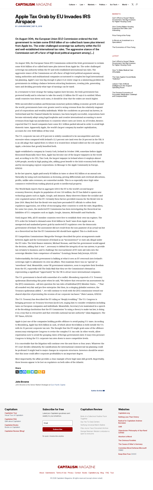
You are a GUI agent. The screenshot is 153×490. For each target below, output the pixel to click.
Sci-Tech (113, 5)
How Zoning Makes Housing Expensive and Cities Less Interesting (123, 28)
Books (84, 473)
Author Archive (97, 391)
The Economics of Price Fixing (123, 47)
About (41, 473)
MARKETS (116, 14)
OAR (120, 427)
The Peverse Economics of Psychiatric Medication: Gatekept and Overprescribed (124, 94)
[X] (17, 372)
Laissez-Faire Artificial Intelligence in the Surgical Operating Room (122, 85)
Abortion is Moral (125, 437)
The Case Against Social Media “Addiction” (124, 78)
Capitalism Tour (11, 413)
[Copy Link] (39, 372)
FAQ (107, 473)
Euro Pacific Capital (58, 385)
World (124, 5)
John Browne (24, 26)
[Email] (36, 372)
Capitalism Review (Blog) (14, 431)
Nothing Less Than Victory (128, 417)
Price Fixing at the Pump (121, 35)
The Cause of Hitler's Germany (130, 444)
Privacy (70, 473)
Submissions (50, 473)
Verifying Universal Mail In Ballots (92, 425)
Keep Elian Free (124, 454)
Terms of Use (61, 473)
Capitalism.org (124, 413)
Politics (102, 5)
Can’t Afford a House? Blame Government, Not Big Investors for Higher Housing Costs (124, 20)
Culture (72, 5)
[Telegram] (32, 372)
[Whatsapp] (28, 372)
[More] (43, 372)
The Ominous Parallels (127, 440)
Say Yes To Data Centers (90, 422)
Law (81, 5)
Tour (112, 473)
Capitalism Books (11, 425)
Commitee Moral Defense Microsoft (132, 448)
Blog (102, 473)
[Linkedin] (21, 372)
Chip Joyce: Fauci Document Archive (94, 428)
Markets (91, 5)
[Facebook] (24, 372)
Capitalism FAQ (11, 419)
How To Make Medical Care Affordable (122, 71)
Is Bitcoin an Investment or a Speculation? (123, 41)
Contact (77, 473)
